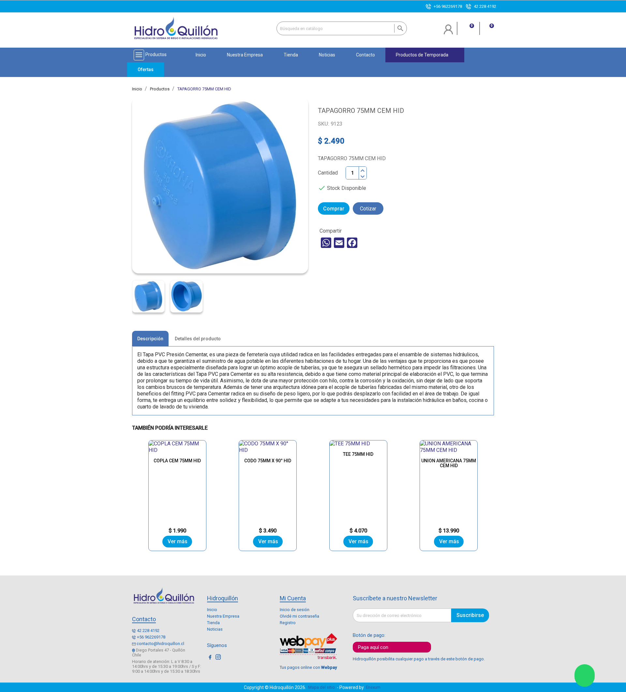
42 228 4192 (485, 6)
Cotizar (368, 209)
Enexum (374, 687)
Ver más (177, 541)
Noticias (215, 629)
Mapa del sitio (321, 687)
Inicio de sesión (294, 609)
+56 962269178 (448, 6)
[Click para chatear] (584, 675)
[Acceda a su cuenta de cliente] (448, 31)
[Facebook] (352, 242)
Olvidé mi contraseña (299, 616)
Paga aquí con (373, 647)
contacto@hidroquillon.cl (160, 643)
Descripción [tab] (150, 338)
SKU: (323, 124)
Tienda (213, 622)
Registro (288, 622)
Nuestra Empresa (223, 616)
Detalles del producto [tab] (198, 338)
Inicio (212, 609)
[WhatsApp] (326, 242)
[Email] (339, 242)
